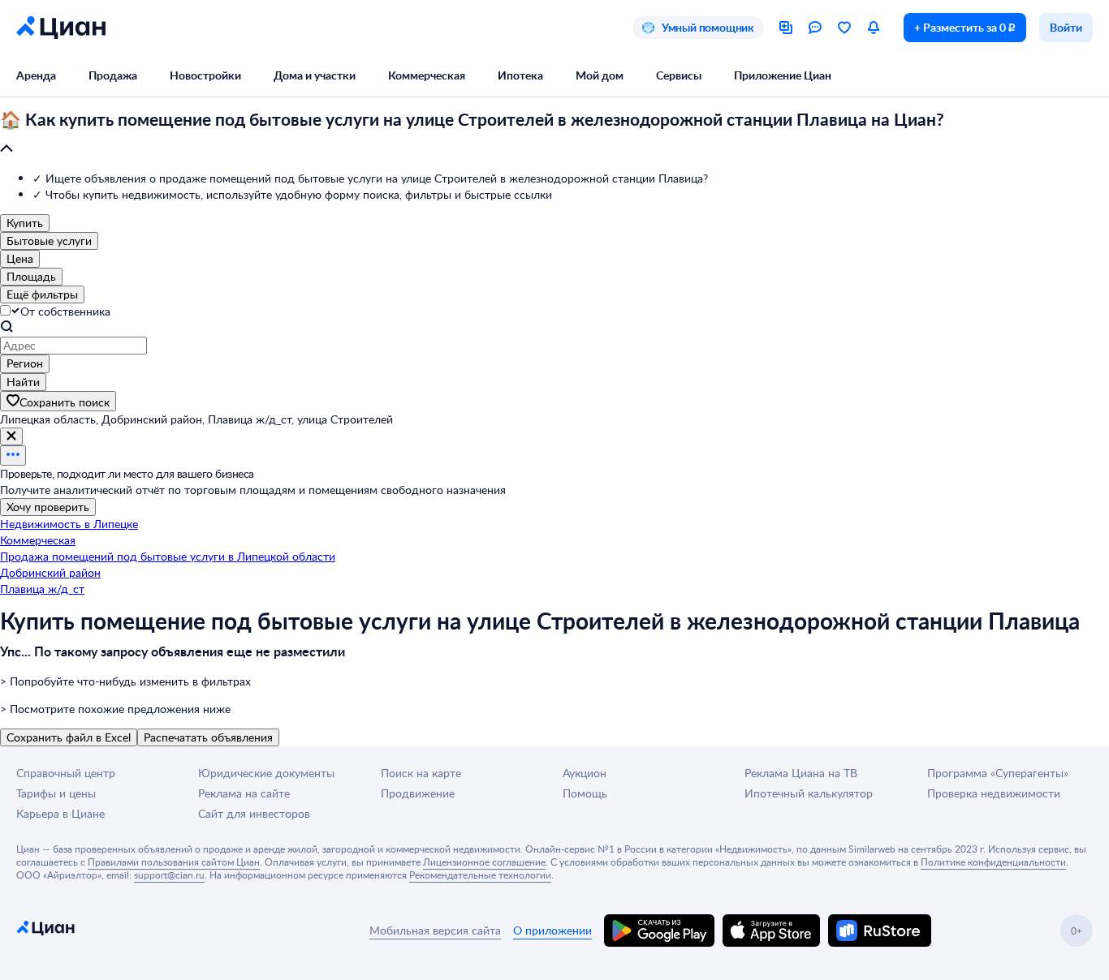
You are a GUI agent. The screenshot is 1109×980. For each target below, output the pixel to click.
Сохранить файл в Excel (68, 737)
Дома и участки (315, 75)
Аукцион (584, 772)
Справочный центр (65, 772)
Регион (24, 363)
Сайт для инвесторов (254, 813)
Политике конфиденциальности (993, 861)
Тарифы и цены (56, 793)
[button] (554, 134)
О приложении (552, 930)
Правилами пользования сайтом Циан (174, 861)
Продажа (112, 75)
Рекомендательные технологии (480, 874)
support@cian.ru (169, 874)
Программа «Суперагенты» (997, 772)
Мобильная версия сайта (435, 930)
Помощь (585, 793)
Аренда (36, 75)
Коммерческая (426, 75)
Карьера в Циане (60, 813)
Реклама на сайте (244, 793)
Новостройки (205, 75)
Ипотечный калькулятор (808, 793)
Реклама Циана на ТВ (800, 772)
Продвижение (418, 793)
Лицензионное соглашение (484, 861)
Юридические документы (266, 772)
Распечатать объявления (208, 737)
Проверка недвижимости (993, 793)
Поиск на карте (421, 772)
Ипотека (520, 75)
